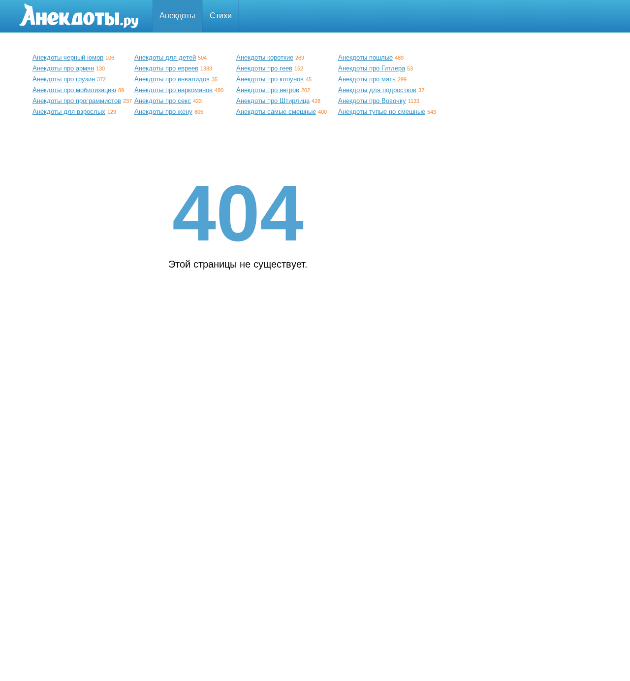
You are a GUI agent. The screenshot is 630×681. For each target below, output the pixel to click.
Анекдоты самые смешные (276, 111)
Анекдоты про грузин (63, 79)
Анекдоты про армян (63, 68)
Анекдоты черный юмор (67, 57)
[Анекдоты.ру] (78, 16)
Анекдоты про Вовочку (372, 100)
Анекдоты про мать (367, 79)
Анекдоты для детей (165, 57)
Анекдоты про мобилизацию (74, 90)
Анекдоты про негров (267, 90)
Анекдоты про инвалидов (172, 79)
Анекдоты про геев (264, 68)
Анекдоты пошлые (365, 57)
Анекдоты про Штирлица (273, 100)
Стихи (221, 15)
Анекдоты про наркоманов (173, 90)
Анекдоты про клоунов (270, 79)
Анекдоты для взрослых (68, 111)
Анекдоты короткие (264, 57)
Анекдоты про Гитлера (371, 68)
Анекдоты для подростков (377, 90)
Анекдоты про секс (162, 100)
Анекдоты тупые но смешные (381, 111)
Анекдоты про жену (163, 111)
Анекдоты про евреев (166, 68)
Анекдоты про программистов (76, 100)
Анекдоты (177, 15)
